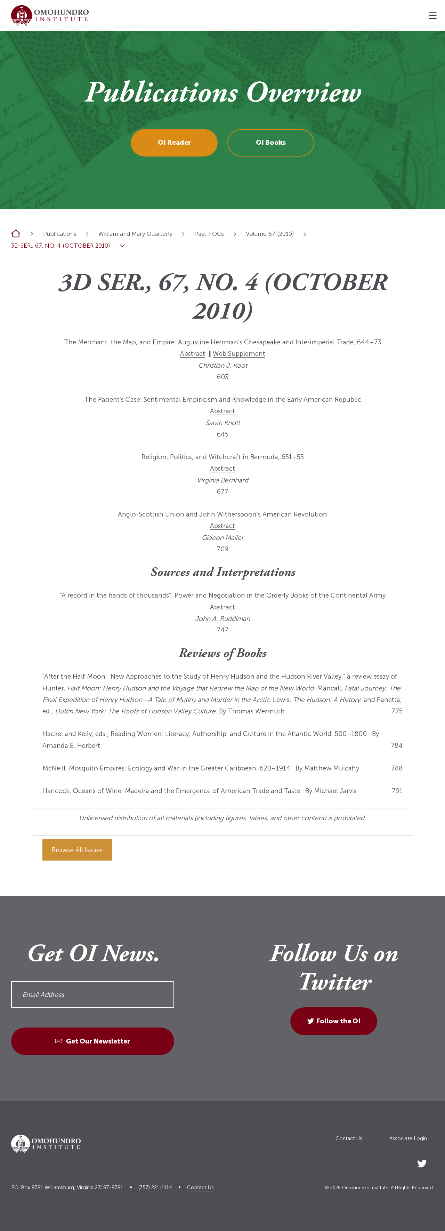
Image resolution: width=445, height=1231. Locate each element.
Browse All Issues (77, 850)
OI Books (271, 142)
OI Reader (174, 142)
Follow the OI (338, 1021)
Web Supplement (239, 354)
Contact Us (348, 1139)
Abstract (192, 354)
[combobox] (87, 234)
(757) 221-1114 (155, 1188)
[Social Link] (422, 1162)
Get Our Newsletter (97, 1041)
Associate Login (408, 1139)
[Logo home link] (50, 15)
